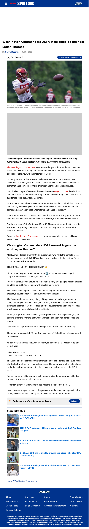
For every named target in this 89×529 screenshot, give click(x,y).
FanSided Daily (13, 501)
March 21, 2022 (36, 355)
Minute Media (17, 516)
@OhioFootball (14, 326)
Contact (47, 497)
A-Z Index (74, 506)
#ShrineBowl (36, 333)
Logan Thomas (61, 191)
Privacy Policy (50, 501)
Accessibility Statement (55, 506)
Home (9, 481)
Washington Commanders (28, 236)
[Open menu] (6, 3)
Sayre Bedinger (12, 52)
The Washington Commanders (21, 167)
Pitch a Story (31, 501)
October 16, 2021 (43, 276)
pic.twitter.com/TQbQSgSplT (61, 273)
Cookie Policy (12, 506)
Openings (29, 497)
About (8, 497)
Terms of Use (76, 501)
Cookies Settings (13, 510)
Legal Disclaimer (32, 506)
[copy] (21, 57)
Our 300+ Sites (76, 497)
